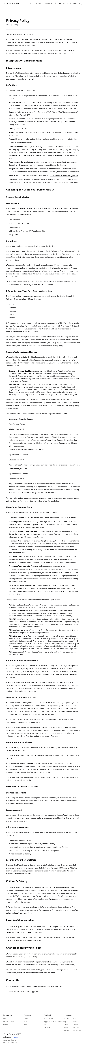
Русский (76, 1027)
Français (76, 1022)
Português (77, 1030)
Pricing (38, 3)
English (66, 1019)
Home (25, 1019)
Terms (25, 1022)
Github (5, 1024)
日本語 (75, 1024)
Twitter (15, 1037)
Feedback (48, 3)
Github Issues (48, 1019)
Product (29, 3)
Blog (5, 1019)
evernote (47, 1027)
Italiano (66, 1030)
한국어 (66, 1027)
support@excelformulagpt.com (54, 1022)
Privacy (25, 1024)
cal (45, 1024)
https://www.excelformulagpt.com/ (64, 175)
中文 (74, 1019)
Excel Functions (8, 1022)
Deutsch (67, 1024)
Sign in (65, 3)
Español (66, 1022)
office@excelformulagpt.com (27, 991)
